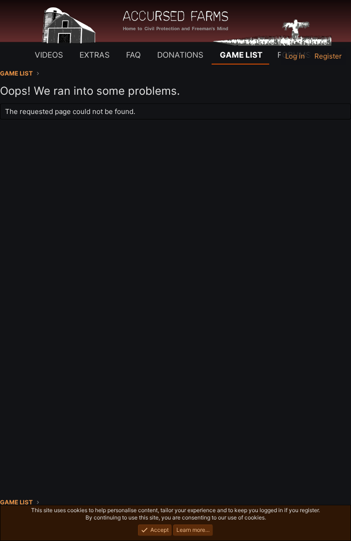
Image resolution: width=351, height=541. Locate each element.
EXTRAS (95, 55)
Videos (49, 55)
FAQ (133, 55)
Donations (180, 55)
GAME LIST (241, 55)
